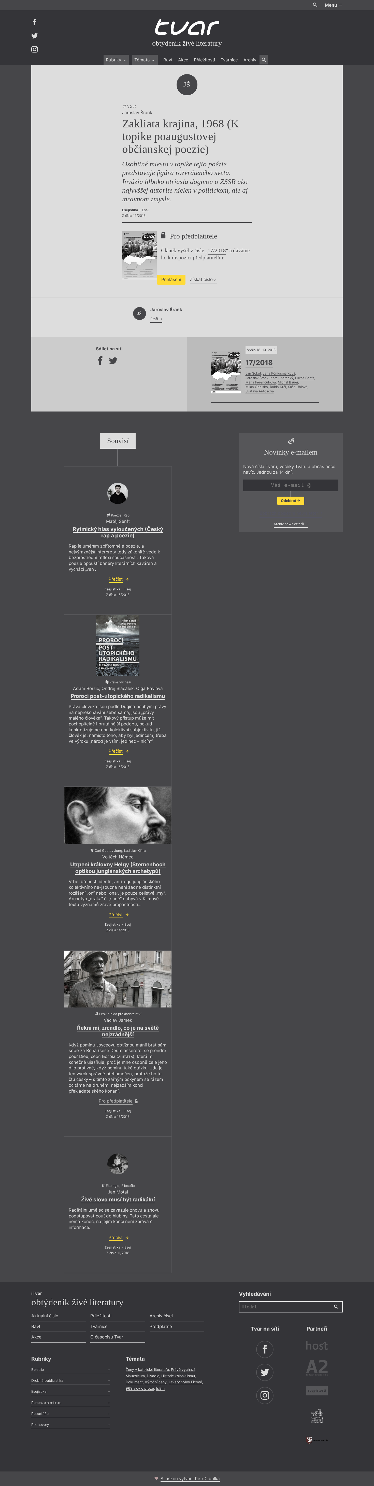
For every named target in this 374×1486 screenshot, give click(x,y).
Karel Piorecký (281, 378)
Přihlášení (171, 279)
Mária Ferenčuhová (261, 382)
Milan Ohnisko (257, 387)
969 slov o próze (140, 1388)
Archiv (249, 59)
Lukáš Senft (304, 378)
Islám (160, 1388)
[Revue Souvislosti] (317, 1391)
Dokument (134, 1382)
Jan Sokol (253, 373)
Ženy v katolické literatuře (147, 1369)
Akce (183, 59)
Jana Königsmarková (279, 373)
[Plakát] (117, 645)
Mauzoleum (135, 1376)
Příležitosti (204, 59)
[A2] (317, 1369)
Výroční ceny (156, 1382)
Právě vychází (183, 1369)
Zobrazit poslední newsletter (289, 513)
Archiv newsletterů (289, 524)
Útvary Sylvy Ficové (185, 1382)
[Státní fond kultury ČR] (317, 1440)
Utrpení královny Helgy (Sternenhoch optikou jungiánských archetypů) (118, 867)
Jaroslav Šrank (257, 378)
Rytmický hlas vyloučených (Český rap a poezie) (118, 532)
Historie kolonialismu (178, 1376)
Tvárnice (229, 59)
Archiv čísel (161, 1315)
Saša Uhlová (297, 387)
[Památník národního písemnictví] (317, 1416)
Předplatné (161, 1326)
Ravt (167, 59)
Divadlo (153, 1376)
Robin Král (278, 387)
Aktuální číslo (44, 1315)
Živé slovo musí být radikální (118, 1199)
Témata (142, 59)
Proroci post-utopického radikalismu (118, 696)
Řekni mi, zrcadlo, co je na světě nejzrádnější (118, 1031)
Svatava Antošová (260, 391)
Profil (155, 319)
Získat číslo (201, 279)
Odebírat (289, 500)
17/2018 (217, 250)
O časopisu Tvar (106, 1336)
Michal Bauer (288, 382)
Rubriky (114, 59)
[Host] (317, 1346)
